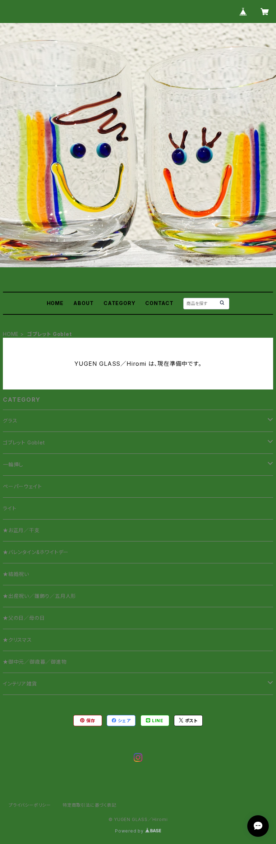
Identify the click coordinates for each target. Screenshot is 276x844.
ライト (9, 508)
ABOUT (83, 303)
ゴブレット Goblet (24, 442)
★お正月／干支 (21, 530)
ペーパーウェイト (22, 486)
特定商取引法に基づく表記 (89, 805)
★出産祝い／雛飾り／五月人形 (39, 596)
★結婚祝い (16, 574)
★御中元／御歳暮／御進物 (35, 662)
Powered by (130, 831)
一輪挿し (13, 464)
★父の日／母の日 (24, 618)
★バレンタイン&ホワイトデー (36, 552)
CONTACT (159, 303)
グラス (10, 421)
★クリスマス (17, 640)
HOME (55, 303)
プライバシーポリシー (30, 805)
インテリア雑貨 (20, 684)
